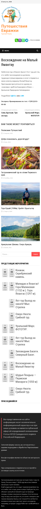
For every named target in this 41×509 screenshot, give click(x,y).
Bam (2, 506)
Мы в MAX (7, 18)
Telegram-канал (7, 24)
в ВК (22, 96)
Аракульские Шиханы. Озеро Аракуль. (16, 244)
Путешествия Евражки (14, 28)
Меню (7, 51)
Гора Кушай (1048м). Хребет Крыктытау (17, 208)
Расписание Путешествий (11, 130)
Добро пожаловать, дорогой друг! (15, 139)
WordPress (34, 503)
